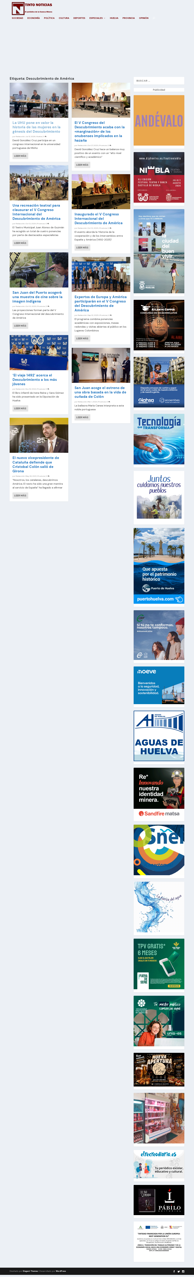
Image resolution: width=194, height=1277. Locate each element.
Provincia (129, 18)
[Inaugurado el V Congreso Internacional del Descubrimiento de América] (101, 191)
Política (49, 18)
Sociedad (17, 18)
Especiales (96, 18)
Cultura (64, 18)
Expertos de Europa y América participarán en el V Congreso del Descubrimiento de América (101, 303)
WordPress (61, 1271)
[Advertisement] (97, 50)
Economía (33, 18)
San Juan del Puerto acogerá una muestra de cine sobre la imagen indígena (37, 296)
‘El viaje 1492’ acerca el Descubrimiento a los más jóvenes (34, 379)
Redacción (20, 136)
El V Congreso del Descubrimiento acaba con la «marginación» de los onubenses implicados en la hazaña (100, 132)
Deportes (79, 18)
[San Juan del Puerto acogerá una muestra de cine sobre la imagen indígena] (39, 269)
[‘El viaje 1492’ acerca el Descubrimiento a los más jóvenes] (39, 352)
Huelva (114, 18)
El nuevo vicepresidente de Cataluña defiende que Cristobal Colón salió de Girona (35, 464)
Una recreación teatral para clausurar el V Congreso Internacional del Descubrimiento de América (36, 212)
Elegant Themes (30, 1271)
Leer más (20, 156)
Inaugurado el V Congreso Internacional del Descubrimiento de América (99, 218)
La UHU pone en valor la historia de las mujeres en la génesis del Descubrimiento (36, 127)
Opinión (143, 18)
